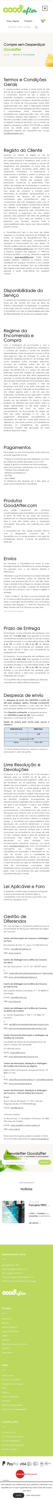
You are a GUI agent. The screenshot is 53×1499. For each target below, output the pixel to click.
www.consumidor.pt (40, 1139)
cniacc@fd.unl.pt (17, 1052)
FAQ (4, 1388)
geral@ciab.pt (17, 1108)
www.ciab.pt (14, 1129)
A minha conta (8, 1432)
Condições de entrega (12, 1384)
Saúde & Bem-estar (10, 1331)
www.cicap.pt (15, 953)
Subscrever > (45, 1162)
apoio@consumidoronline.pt (21, 1079)
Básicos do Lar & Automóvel (14, 1344)
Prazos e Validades (10, 1396)
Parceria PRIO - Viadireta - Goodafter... (40, 1205)
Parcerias (6, 1401)
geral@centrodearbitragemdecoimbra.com (29, 1024)
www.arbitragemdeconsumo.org (23, 1056)
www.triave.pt (15, 1001)
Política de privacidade (12, 1405)
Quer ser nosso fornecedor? (14, 1409)
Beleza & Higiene (9, 1327)
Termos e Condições (11, 1379)
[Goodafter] (20, 9)
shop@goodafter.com (13, 133)
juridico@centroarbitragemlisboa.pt (25, 973)
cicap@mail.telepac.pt (21, 949)
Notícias (5, 1392)
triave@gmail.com (19, 997)
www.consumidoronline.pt (20, 1083)
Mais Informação (33, 1495)
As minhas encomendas (12, 1436)
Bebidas (5, 1323)
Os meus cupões (9, 1449)
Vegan (5, 1335)
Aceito (18, 1495)
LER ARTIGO (34, 1223)
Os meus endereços (11, 1441)
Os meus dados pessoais (13, 1445)
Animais (5, 1348)
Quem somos (8, 1375)
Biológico (6, 1340)
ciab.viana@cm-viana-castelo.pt (25, 1125)
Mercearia (6, 1319)
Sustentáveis (7, 1352)
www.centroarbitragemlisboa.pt (23, 977)
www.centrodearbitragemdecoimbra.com (28, 1028)
